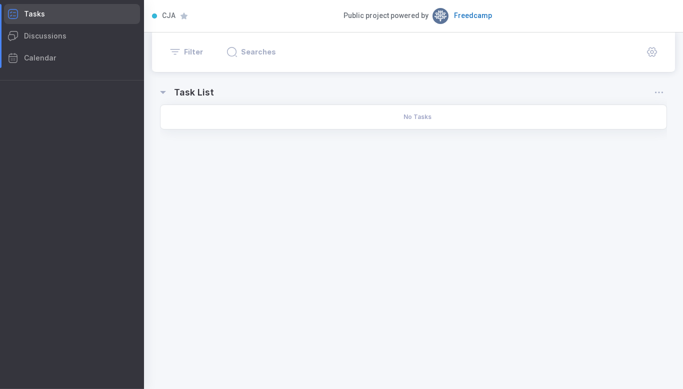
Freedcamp (473, 16)
